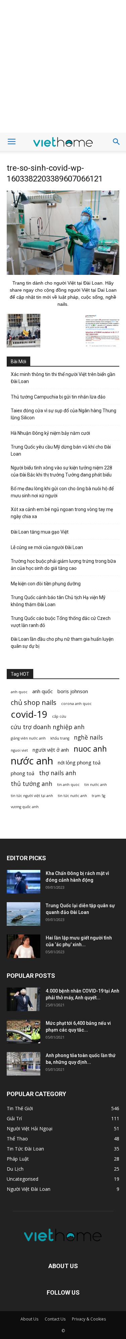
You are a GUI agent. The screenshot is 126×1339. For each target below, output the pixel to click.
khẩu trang (59, 738)
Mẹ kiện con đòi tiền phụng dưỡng (46, 583)
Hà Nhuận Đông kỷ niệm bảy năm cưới (50, 433)
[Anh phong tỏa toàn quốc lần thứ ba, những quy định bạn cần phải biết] (23, 1064)
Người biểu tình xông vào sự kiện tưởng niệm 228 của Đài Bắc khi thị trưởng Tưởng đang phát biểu (61, 471)
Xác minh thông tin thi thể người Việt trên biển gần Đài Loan (63, 378)
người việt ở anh (51, 749)
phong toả (22, 773)
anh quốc (42, 691)
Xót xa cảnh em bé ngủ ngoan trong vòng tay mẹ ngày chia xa (62, 513)
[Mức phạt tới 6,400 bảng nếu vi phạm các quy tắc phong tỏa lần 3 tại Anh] (23, 1031)
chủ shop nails (33, 702)
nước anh (32, 760)
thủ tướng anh (31, 783)
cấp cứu (59, 716)
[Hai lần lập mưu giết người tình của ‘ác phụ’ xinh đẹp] (23, 946)
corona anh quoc (76, 703)
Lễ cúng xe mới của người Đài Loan (47, 547)
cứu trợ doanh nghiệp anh (48, 726)
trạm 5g (98, 795)
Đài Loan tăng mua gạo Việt (40, 532)
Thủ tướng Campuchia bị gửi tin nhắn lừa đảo (58, 397)
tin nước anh (95, 784)
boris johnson (72, 691)
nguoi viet (19, 750)
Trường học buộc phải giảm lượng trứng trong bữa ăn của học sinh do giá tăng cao (63, 564)
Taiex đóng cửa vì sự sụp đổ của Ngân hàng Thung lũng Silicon (63, 414)
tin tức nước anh (72, 795)
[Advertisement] (63, 66)
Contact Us (55, 1319)
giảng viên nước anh (28, 738)
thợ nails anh (57, 773)
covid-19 (29, 714)
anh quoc (19, 691)
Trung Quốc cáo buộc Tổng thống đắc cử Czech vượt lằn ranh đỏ (61, 622)
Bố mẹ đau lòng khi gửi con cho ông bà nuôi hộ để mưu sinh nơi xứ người (62, 492)
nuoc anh (90, 748)
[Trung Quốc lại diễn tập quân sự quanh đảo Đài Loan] (23, 914)
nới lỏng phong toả (79, 762)
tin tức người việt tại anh (32, 795)
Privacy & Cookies (89, 1319)
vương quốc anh (25, 806)
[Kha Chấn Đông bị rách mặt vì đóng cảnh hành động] (23, 881)
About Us (29, 1319)
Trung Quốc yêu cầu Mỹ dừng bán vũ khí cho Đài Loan (61, 450)
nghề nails (88, 737)
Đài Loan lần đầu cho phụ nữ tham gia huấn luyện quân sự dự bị (62, 642)
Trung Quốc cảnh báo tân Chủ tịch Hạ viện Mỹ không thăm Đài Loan (58, 601)
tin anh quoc (68, 784)
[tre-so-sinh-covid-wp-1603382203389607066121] (63, 273)
